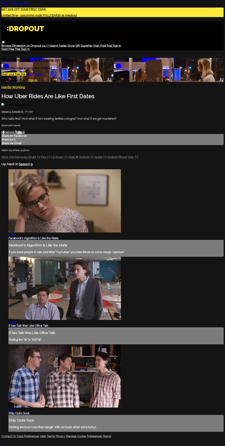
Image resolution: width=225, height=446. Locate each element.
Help (43, 436)
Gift (77, 45)
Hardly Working (13, 87)
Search (54, 45)
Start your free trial (13, 74)
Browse (6, 45)
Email (21, 132)
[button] (3, 42)
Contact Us (8, 436)
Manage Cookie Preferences (84, 436)
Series (63, 45)
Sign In (25, 49)
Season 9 (26, 164)
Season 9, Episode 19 (12, 111)
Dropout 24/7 (39, 45)
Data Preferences (28, 436)
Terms (51, 436)
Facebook (8, 132)
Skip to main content (14, 3)
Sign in (117, 45)
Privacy (61, 436)
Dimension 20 (21, 45)
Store (71, 45)
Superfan (86, 45)
